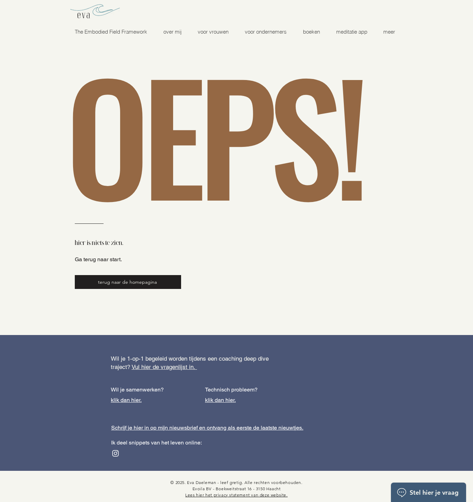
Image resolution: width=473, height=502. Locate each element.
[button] (213, 32)
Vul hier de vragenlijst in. (164, 366)
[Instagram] (115, 453)
